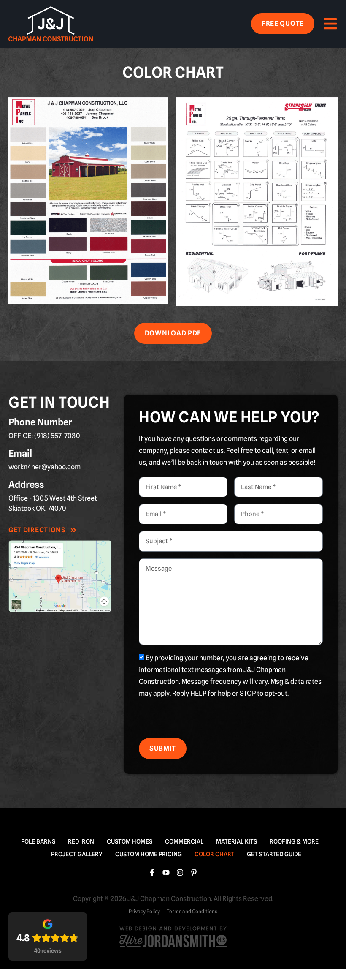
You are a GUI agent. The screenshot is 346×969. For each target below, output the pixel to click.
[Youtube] (166, 872)
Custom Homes (129, 841)
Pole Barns (38, 841)
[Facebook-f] (152, 872)
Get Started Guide (274, 854)
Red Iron (81, 841)
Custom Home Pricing (148, 854)
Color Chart (214, 854)
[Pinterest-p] (193, 872)
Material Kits (236, 841)
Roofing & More (294, 841)
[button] (330, 23)
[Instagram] (180, 872)
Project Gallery (77, 854)
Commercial (184, 841)
